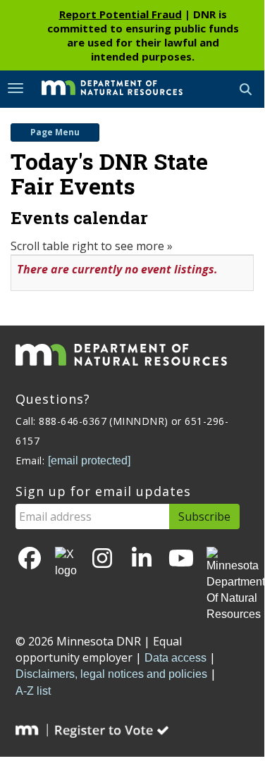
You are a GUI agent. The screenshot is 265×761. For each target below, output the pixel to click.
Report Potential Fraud (120, 14)
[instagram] (102, 559)
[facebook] (30, 559)
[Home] (101, 88)
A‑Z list (33, 691)
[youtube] (181, 559)
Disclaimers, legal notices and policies (111, 674)
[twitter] (66, 563)
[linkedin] (142, 559)
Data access (175, 658)
